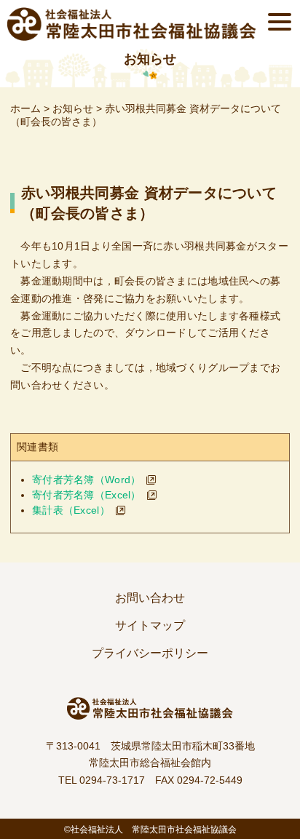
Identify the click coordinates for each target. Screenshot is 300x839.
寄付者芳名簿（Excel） (86, 495)
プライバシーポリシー (150, 653)
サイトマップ (150, 625)
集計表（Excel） (71, 510)
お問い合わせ (150, 598)
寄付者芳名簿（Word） (86, 479)
